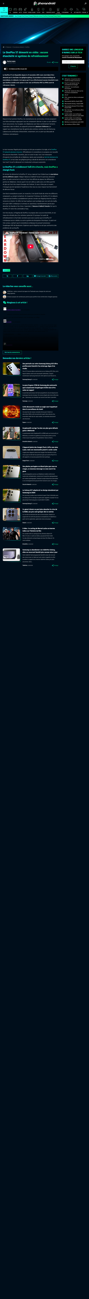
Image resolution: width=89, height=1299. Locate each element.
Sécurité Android (27, 484)
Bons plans (32, 12)
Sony (55, 16)
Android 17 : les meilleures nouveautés (72, 87)
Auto (20, 12)
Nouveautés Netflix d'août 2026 (73, 101)
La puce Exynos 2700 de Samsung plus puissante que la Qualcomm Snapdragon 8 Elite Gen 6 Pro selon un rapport (40, 387)
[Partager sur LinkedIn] (27, 276)
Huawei (31, 16)
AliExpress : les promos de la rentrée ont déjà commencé (72, 79)
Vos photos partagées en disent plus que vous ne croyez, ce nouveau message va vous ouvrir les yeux (40, 469)
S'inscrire (73, 66)
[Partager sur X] (7, 276)
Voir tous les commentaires (12, 352)
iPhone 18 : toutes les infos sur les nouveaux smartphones (74, 91)
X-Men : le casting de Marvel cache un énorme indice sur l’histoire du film (39, 529)
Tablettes (25, 565)
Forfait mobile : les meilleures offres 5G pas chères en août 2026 (74, 114)
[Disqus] (30, 329)
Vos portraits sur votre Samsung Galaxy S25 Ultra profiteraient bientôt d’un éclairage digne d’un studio (40, 366)
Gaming (15, 12)
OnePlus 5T (6, 270)
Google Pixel (21, 16)
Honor (26, 16)
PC (10, 12)
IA (71, 12)
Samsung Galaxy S (27, 379)
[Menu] (3, 3)
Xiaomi (59, 16)
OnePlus (45, 16)
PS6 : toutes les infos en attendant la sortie (74, 98)
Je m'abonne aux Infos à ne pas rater (18, 69)
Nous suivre (54, 276)
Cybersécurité (50, 12)
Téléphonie (4, 12)
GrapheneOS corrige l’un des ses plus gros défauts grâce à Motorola (40, 429)
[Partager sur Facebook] (17, 276)
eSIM (58, 12)
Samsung (50, 16)
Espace (25, 12)
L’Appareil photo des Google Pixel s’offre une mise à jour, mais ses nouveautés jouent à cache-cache (40, 448)
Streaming (65, 12)
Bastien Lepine (11, 61)
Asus (16, 16)
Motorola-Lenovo (38, 16)
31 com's (49, 62)
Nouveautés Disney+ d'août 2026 (74, 104)
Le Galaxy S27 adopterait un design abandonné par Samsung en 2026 (40, 491)
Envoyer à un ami (41, 276)
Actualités (77, 12)
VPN (43, 12)
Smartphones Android (18, 47)
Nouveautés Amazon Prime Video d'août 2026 (74, 106)
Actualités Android (27, 441)
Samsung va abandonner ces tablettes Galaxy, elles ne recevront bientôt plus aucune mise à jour (40, 551)
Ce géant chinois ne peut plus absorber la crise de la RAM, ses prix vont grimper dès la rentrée (40, 510)
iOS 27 (66, 95)
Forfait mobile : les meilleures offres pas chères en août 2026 (73, 118)
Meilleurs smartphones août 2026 (74, 122)
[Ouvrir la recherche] (85, 3)
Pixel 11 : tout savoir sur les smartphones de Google (72, 83)
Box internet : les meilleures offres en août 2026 (74, 110)
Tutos (38, 12)
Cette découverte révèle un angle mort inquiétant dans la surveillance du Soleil (40, 408)
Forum (84, 12)
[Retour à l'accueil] (44, 3)
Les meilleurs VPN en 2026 (72, 124)
